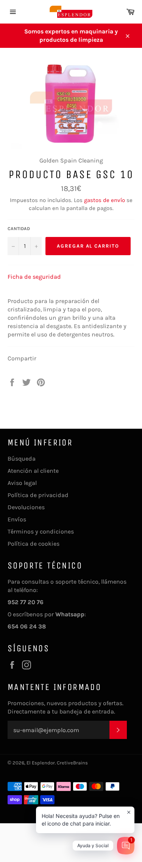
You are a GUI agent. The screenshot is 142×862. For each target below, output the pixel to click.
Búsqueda (22, 458)
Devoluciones (26, 507)
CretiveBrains (72, 763)
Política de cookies (33, 543)
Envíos (17, 519)
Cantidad (19, 228)
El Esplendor (41, 763)
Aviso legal (22, 482)
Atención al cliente (33, 470)
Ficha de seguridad (34, 276)
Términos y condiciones (41, 531)
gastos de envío (104, 200)
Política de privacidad (38, 495)
